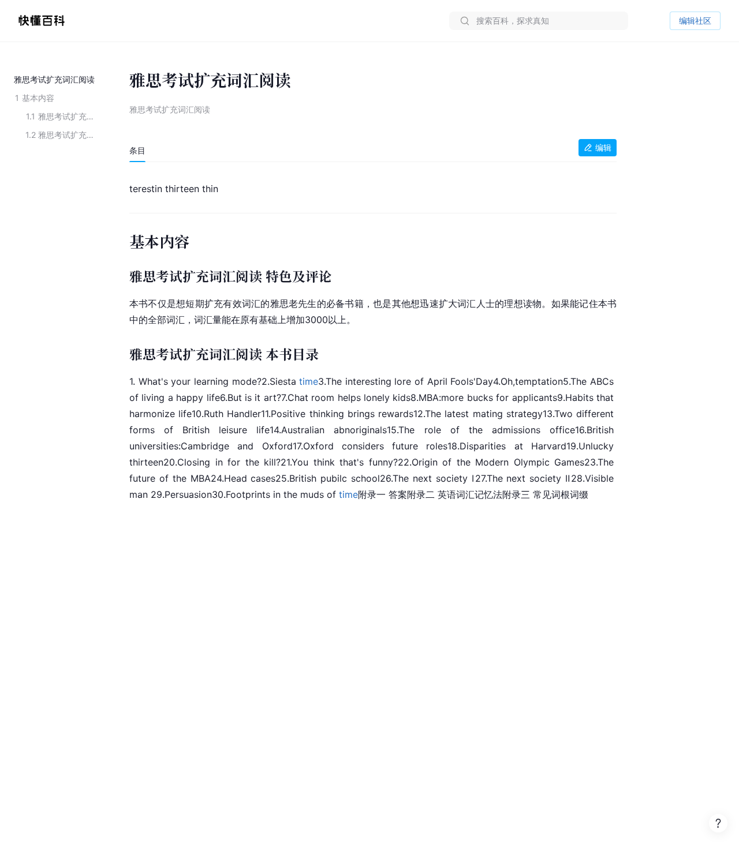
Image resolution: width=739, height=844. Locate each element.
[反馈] (718, 823)
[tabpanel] (373, 339)
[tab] (137, 150)
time (308, 381)
